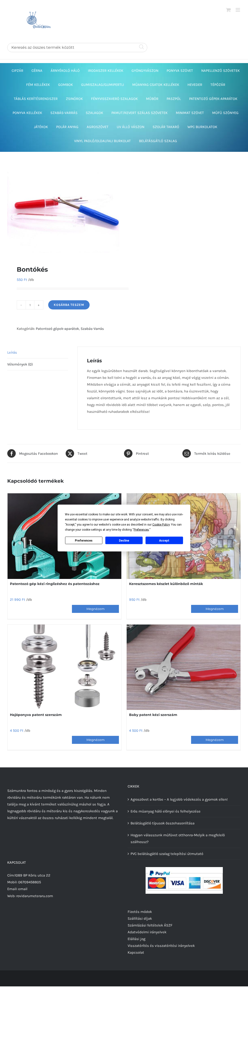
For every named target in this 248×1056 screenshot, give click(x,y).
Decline (124, 540)
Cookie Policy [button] (161, 524)
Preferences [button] (141, 529)
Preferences (84, 540)
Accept (164, 540)
